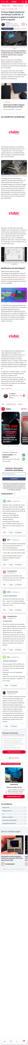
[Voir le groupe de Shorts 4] (14, 446)
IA (26, 5)
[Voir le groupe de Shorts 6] (17, 446)
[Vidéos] (11, 1041)
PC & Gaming (10, 9)
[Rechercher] (4, 2)
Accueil (3, 9)
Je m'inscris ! (14, 478)
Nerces (9, 22)
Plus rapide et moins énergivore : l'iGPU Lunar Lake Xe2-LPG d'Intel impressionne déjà (12, 858)
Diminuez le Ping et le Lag (14, 787)
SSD (16, 9)
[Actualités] (5, 1041)
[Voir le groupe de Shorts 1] (8, 446)
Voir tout (24, 409)
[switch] (23, 2)
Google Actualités (7, 454)
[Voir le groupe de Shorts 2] (10, 446)
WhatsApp (5, 457)
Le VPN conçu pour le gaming (10, 763)
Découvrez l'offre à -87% (14, 796)
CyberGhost (14, 784)
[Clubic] (14, 2)
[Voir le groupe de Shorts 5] (16, 446)
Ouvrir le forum (15, 758)
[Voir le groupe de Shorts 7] (19, 446)
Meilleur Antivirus (18, 5)
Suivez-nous (7, 28)
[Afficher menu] (2, 1)
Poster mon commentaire (14, 752)
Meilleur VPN (6, 5)
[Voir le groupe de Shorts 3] (12, 446)
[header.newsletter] (7, 2)
